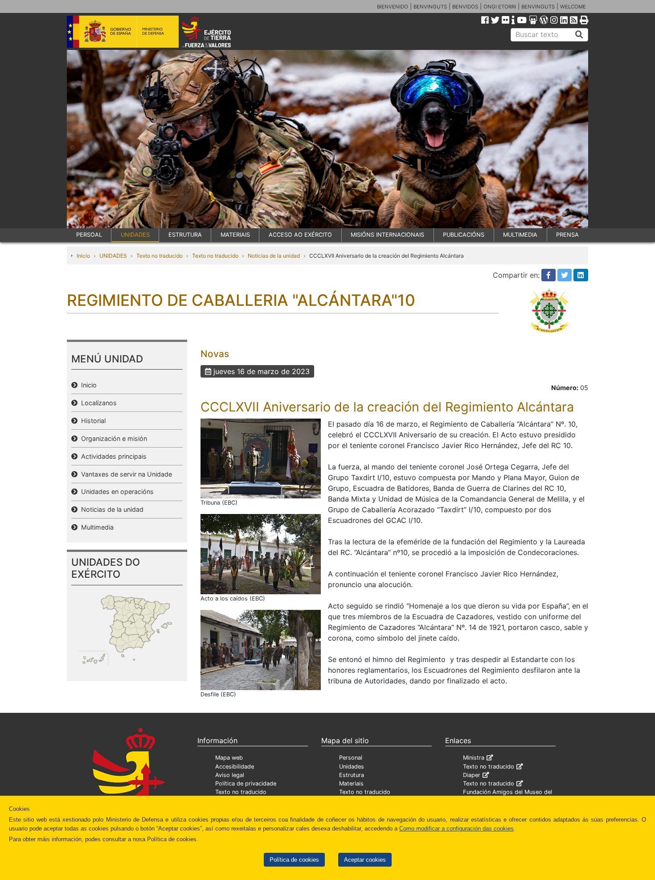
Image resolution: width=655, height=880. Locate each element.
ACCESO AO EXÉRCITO (300, 234)
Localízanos (97, 403)
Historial (92, 420)
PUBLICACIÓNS (463, 234)
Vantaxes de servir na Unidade (125, 474)
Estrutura (351, 775)
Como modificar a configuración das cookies (456, 828)
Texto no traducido (159, 255)
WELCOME (573, 7)
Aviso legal (229, 775)
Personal (350, 757)
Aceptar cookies (365, 859)
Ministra (473, 757)
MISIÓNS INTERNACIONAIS (387, 234)
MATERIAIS (235, 234)
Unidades (351, 766)
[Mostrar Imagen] (261, 457)
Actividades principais (112, 456)
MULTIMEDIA (520, 234)
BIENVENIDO (392, 7)
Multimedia (96, 527)
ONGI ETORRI (499, 7)
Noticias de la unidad (274, 255)
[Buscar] (579, 34)
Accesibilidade (234, 766)
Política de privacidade (245, 783)
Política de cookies (294, 859)
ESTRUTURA (185, 234)
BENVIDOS (465, 7)
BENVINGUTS (430, 7)
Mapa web (229, 757)
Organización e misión (112, 438)
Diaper (471, 775)
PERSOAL (89, 234)
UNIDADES (135, 234)
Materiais (351, 783)
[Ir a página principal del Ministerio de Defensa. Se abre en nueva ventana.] (123, 30)
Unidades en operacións (116, 491)
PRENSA (567, 234)
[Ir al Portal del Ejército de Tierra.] (216, 30)
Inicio (83, 255)
